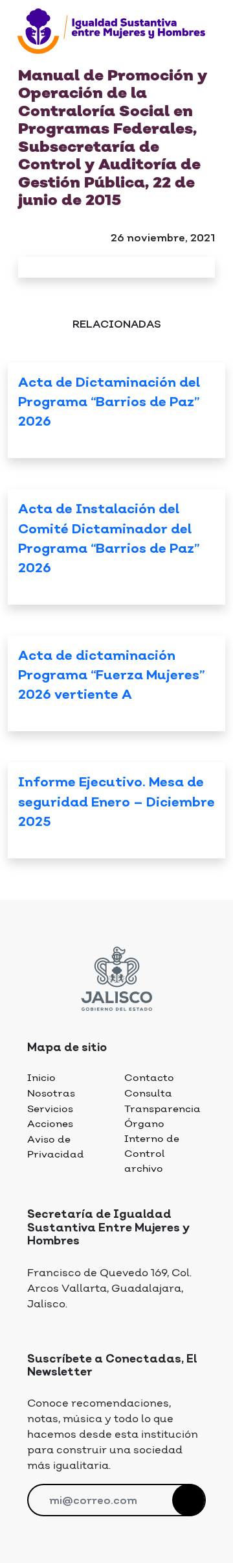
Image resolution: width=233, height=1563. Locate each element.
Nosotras (51, 1093)
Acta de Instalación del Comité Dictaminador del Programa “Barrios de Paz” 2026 (108, 539)
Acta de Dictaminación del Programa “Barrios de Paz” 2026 (109, 403)
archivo (143, 1169)
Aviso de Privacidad (55, 1147)
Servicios (50, 1109)
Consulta (148, 1093)
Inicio (41, 1078)
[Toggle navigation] (25, 59)
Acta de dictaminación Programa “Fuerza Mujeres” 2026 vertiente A (111, 676)
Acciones (50, 1124)
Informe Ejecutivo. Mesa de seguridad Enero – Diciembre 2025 (116, 803)
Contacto (149, 1078)
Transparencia (162, 1109)
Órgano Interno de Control (151, 1138)
